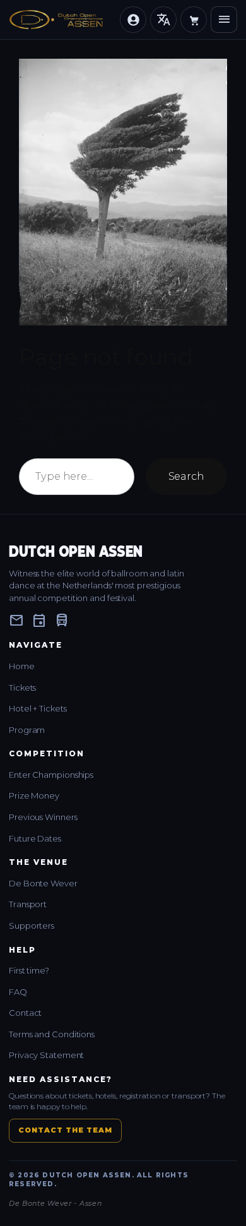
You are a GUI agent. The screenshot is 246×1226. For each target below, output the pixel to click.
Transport (28, 904)
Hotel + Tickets (38, 708)
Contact (25, 1013)
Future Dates (35, 838)
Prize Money (34, 795)
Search (186, 476)
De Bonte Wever (43, 883)
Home (22, 666)
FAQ (18, 992)
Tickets (22, 687)
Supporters (31, 925)
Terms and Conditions (52, 1034)
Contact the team (65, 1130)
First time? (29, 970)
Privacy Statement (46, 1055)
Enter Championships (51, 775)
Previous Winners (43, 817)
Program (27, 730)
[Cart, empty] (193, 19)
